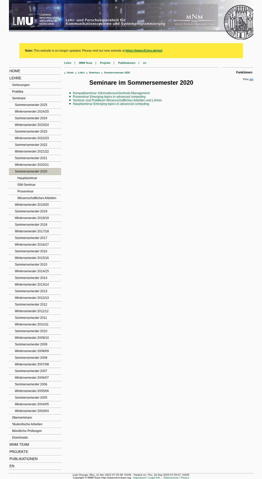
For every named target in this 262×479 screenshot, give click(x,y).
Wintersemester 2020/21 (32, 165)
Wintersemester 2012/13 (32, 298)
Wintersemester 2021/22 (32, 151)
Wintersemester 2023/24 (32, 125)
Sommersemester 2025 (31, 105)
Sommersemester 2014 (31, 278)
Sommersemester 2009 (31, 344)
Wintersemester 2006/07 (32, 377)
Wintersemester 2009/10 (32, 338)
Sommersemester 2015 (31, 264)
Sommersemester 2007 (31, 371)
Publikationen (23, 459)
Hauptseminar (27, 178)
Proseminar (25, 191)
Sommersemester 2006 (31, 384)
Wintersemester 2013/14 (32, 284)
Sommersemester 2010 (31, 331)
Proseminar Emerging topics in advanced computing (109, 97)
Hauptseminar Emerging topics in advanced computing (111, 104)
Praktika (17, 91)
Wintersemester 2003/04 (32, 411)
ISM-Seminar (26, 185)
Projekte (18, 452)
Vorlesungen (21, 85)
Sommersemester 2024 (31, 118)
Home (14, 71)
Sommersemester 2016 (31, 251)
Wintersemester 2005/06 (32, 391)
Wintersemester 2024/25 (32, 111)
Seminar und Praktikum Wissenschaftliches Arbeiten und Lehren (117, 100)
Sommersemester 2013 (31, 291)
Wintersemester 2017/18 (32, 231)
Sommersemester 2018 (31, 224)
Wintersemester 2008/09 (32, 351)
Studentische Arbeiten (27, 424)
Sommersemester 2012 (31, 304)
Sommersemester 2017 (31, 238)
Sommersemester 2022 (31, 145)
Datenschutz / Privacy (176, 477)
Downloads (20, 437)
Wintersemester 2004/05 (32, 404)
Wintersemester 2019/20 (32, 204)
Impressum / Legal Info (146, 477)
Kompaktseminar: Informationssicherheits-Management (111, 93)
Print (245, 79)
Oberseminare (22, 417)
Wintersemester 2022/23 (32, 138)
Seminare (19, 98)
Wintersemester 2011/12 (32, 311)
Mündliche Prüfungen (27, 431)
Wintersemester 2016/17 (32, 244)
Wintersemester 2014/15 (32, 271)
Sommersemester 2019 (31, 211)
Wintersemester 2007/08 (32, 364)
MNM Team (19, 444)
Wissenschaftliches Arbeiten (36, 198)
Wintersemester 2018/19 (32, 218)
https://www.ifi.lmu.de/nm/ (144, 50)
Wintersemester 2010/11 (32, 324)
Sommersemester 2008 (31, 358)
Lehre (15, 78)
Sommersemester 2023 (31, 131)
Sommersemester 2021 (31, 158)
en (11, 466)
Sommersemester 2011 (31, 318)
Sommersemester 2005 (31, 397)
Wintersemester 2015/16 (32, 258)
